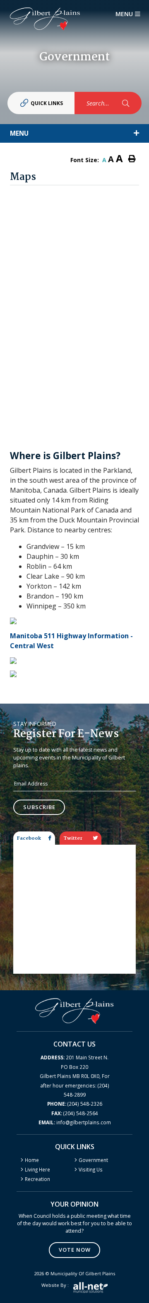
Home (32, 1160)
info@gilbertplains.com (74, 1122)
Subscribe (39, 807)
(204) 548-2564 (74, 1113)
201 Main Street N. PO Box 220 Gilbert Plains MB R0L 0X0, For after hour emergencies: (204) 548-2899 (75, 1076)
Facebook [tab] (29, 838)
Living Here (37, 1169)
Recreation (37, 1179)
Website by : (55, 1285)
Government (93, 1160)
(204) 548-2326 (74, 1103)
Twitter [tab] (72, 838)
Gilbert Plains (45, 18)
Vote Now (75, 1249)
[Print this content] (132, 158)
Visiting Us (91, 1169)
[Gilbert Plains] (74, 1010)
